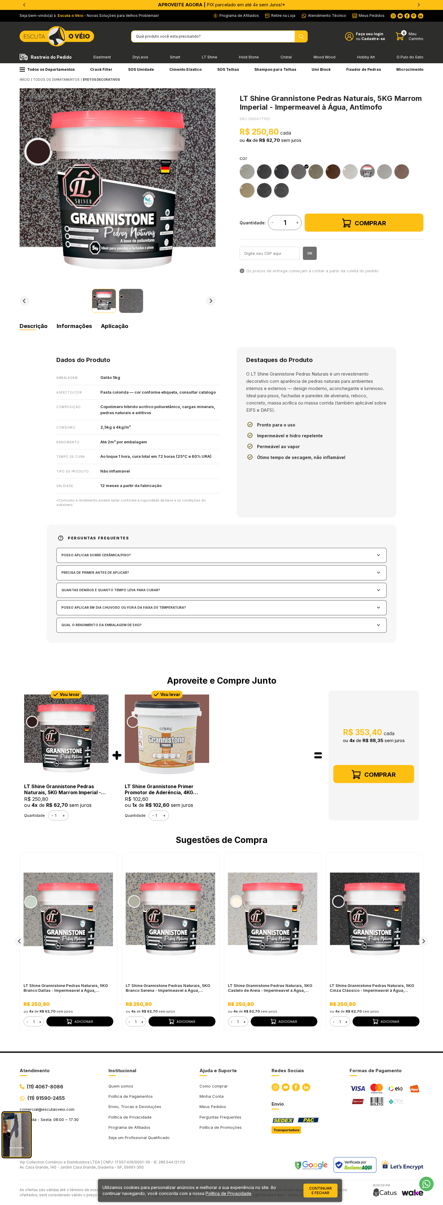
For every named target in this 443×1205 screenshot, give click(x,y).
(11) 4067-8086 (45, 1087)
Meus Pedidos (213, 1106)
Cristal (286, 57)
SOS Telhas (228, 69)
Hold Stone (249, 57)
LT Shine (209, 57)
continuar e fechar (320, 1190)
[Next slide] (418, 5)
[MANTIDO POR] (385, 1192)
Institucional (122, 1070)
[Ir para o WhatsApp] (426, 1184)
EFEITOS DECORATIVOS (101, 79)
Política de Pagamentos (130, 1096)
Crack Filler (101, 69)
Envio (278, 1104)
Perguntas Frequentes (220, 1117)
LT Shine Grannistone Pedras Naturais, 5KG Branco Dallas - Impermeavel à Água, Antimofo (66, 988)
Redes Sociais (288, 1070)
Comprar (370, 223)
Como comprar (214, 1086)
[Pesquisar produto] (301, 36)
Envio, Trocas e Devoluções (134, 1106)
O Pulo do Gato (410, 57)
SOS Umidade (141, 69)
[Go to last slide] (24, 5)
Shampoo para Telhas (275, 69)
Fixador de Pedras (363, 69)
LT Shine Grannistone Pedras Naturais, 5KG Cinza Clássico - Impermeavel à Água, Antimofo (372, 988)
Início (25, 79)
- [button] (27, 1021)
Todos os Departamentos (51, 69)
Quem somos (120, 1086)
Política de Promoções (221, 1127)
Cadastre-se (373, 38)
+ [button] (40, 1021)
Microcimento (409, 69)
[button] (104, 301)
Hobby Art (366, 57)
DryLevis (140, 57)
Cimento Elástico (185, 69)
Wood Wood (324, 57)
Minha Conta (212, 1096)
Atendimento (35, 1070)
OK (310, 253)
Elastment (102, 57)
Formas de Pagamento (376, 1070)
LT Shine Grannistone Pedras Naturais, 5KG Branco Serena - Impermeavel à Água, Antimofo (168, 988)
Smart (175, 57)
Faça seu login (369, 34)
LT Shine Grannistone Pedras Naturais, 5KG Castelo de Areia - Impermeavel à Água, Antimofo (270, 988)
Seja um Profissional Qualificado (139, 1137)
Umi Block (321, 69)
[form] (34, 1021)
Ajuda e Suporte (218, 1070)
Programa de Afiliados (129, 1127)
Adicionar (83, 1021)
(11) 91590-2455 (46, 1098)
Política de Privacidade (130, 1117)
